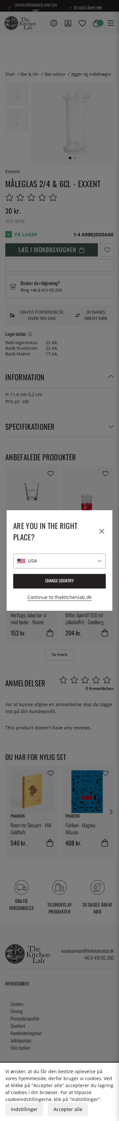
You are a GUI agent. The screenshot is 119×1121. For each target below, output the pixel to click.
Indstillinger (24, 1109)
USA (32, 561)
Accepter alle (68, 1109)
